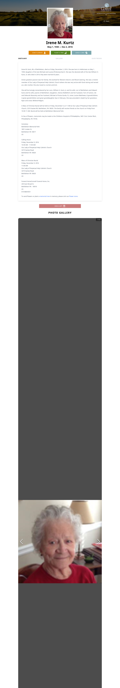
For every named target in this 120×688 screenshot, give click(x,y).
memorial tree (45, 196)
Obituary (22, 58)
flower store (73, 196)
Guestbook (97, 58)
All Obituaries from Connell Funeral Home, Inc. (106, 14)
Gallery (59, 58)
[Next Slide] (98, 542)
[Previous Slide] (21, 542)
